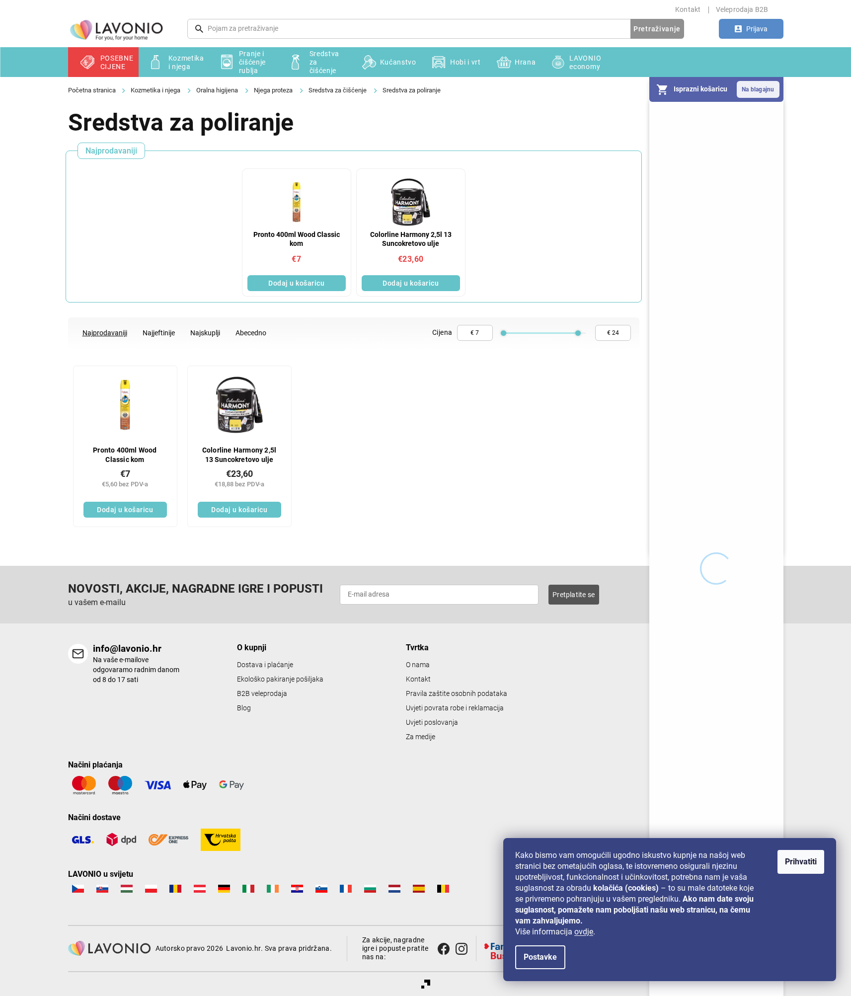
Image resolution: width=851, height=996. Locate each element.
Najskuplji (205, 333)
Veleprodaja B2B (742, 9)
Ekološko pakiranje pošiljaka (280, 679)
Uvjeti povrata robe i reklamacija (455, 708)
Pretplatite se (573, 595)
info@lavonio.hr (127, 648)
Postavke (540, 957)
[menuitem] (103, 62)
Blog (244, 708)
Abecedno (250, 333)
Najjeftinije (159, 333)
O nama (418, 665)
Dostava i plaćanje (265, 665)
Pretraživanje (657, 29)
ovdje (583, 931)
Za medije (420, 737)
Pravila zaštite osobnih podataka (456, 694)
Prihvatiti (801, 861)
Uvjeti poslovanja (432, 722)
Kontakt (687, 9)
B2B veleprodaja (262, 694)
